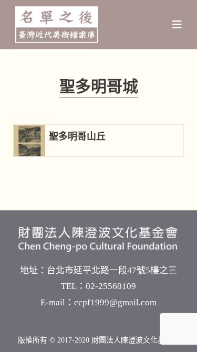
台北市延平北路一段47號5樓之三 (112, 270)
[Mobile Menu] (177, 24)
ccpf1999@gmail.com (115, 302)
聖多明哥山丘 (77, 136)
